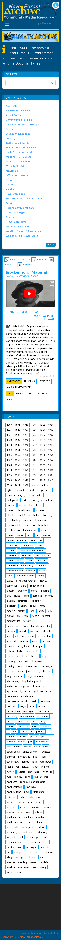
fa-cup (33, 605)
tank (21, 837)
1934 (25, 434)
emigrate (22, 600)
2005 (9, 480)
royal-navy (31, 786)
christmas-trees (15, 560)
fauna (31, 610)
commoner (12, 565)
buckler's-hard (30, 530)
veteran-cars (47, 852)
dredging (45, 590)
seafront (35, 806)
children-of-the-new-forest (31, 550)
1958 (25, 454)
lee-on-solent (40, 686)
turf (8, 852)
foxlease (11, 630)
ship (20, 811)
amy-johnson (44, 490)
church (29, 560)
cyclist (10, 580)
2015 (42, 480)
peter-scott (47, 736)
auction (25, 500)
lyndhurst (38, 691)
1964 (25, 459)
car (37, 535)
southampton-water (34, 817)
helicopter (38, 646)
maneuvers (12, 696)
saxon (39, 801)
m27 (48, 691)
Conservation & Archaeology (22, 124)
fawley (41, 610)
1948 (42, 444)
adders (44, 485)
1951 (17, 449)
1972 (42, 464)
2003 (50, 475)
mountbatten (27, 716)
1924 (50, 424)
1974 (9, 470)
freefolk (22, 630)
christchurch (13, 555)
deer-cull (43, 580)
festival (10, 615)
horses (34, 656)
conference (42, 565)
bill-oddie (11, 515)
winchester (23, 867)
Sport (9, 203)
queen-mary (13, 761)
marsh (33, 701)
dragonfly (22, 590)
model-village (13, 711)
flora (26, 615)
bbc (31, 505)
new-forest (23, 726)
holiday (10, 651)
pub (35, 756)
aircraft (20, 490)
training (10, 847)
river (9, 776)
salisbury (11, 801)
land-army (12, 686)
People (10, 180)
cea (40, 540)
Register (47, 23)
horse (25, 656)
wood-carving (39, 867)
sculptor (24, 806)
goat (9, 635)
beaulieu (11, 510)
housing (11, 661)
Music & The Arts (15, 166)
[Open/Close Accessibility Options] (56, 5)
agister (10, 490)
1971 (34, 464)
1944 (9, 444)
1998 (34, 475)
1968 (9, 464)
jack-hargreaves (15, 671)
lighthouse (12, 691)
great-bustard (44, 635)
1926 (17, 429)
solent (28, 811)
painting (40, 731)
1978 (25, 470)
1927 (25, 429)
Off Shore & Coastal (17, 175)
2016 (50, 480)
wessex (34, 862)
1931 (9, 434)
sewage (11, 811)
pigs (30, 741)
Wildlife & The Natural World (22, 235)
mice (32, 706)
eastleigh (37, 595)
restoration (34, 771)
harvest (10, 646)
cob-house (41, 560)
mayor (23, 706)
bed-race (40, 510)
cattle (33, 540)
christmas (27, 555)
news (35, 726)
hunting (10, 666)
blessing (47, 515)
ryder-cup (11, 796)
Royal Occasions (15, 193)
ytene (18, 872)
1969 (17, 464)
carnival (46, 535)
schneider (11, 806)
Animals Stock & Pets (18, 110)
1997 (25, 475)
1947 (34, 444)
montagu (28, 711)
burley (10, 535)
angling (21, 495)
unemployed (20, 852)
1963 (17, 459)
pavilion (34, 736)
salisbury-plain (26, 801)
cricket (10, 575)
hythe (20, 666)
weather (11, 862)
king (9, 676)
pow (45, 746)
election (11, 600)
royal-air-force (41, 776)
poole (37, 746)
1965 (34, 459)
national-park (22, 721)
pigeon (21, 741)
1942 (42, 439)
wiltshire (11, 867)
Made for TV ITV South (19, 156)
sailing (23, 796)
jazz (28, 671)
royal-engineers (14, 786)
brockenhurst (25, 393)
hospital (46, 656)
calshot (19, 535)
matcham (11, 706)
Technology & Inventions (20, 207)
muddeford (42, 716)
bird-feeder (24, 515)
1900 (9, 424)
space (30, 822)
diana (23, 585)
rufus (26, 791)
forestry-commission (17, 625)
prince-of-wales (31, 751)
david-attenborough (26, 580)
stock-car (40, 827)
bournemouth (14, 525)
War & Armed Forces (17, 226)
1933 (17, 434)
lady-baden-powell (31, 681)
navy (43, 721)
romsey (18, 776)
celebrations (13, 545)
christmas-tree (42, 555)
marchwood (27, 696)
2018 (9, 485)
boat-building (13, 520)
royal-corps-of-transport (32, 781)
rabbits (25, 761)
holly (19, 651)
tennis (44, 837)
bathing (22, 505)
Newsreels (12, 170)
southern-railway (15, 822)
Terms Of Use (51, 933)
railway (25, 766)
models (41, 706)
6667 (37, 315)
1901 (17, 424)
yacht (9, 872)
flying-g (35, 615)
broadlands (44, 525)
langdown (25, 686)
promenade (24, 756)
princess (46, 751)
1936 (42, 434)
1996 (17, 475)
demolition (12, 585)
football (46, 615)
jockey (36, 671)
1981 (50, 470)
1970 (25, 464)
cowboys (30, 570)
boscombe (40, 520)
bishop (36, 515)
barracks (43, 393)
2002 (42, 475)
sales (39, 796)
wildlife (44, 862)
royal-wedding (14, 791)
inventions (31, 666)
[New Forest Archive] (30, 11)
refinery (10, 771)
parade (10, 736)
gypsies (35, 641)
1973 (50, 464)
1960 (42, 454)
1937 (50, 434)
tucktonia (44, 847)
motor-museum (44, 711)
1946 (25, 444)
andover (11, 495)
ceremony (27, 545)
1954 (42, 449)
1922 (42, 424)
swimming (41, 832)
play (31, 295)
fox (48, 625)
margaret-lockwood (17, 701)
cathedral (22, 540)
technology (32, 837)
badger (48, 500)
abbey (35, 485)
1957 (17, 454)
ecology (49, 595)
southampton (13, 817)
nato (35, 721)
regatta (21, 771)
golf (17, 635)
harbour (47, 641)
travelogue (31, 847)
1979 (34, 470)
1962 (9, 459)
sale (31, 796)
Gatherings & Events (17, 142)
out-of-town (27, 731)
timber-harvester (15, 842)
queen (43, 756)
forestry (27, 620)
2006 (17, 480)
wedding (22, 862)
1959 (34, 454)
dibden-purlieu (37, 585)
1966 (42, 459)
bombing (27, 520)
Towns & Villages (15, 212)
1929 (42, 429)
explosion (11, 605)
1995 (9, 475)
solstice (38, 811)
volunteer (31, 857)
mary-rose (45, 701)
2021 (17, 485)
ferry (50, 610)
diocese (11, 590)
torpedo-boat (34, 842)
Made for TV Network (18, 161)
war (9, 399)
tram (20, 847)
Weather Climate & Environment (24, 230)
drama (34, 590)
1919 (34, 424)
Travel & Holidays (16, 221)
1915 (25, 424)
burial (43, 530)
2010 (25, 480)
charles (39, 545)
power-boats (13, 751)
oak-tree (45, 726)
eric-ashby (35, 600)
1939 (17, 439)
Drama (10, 128)
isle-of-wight (46, 666)
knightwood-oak (35, 676)
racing (10, 766)
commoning (27, 565)
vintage (20, 857)
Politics (10, 189)
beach (39, 505)
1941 (34, 439)
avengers (37, 500)
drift (9, 595)
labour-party (13, 681)
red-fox (45, 766)
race (34, 761)
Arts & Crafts (13, 115)
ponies (27, 746)
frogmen (34, 630)
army (31, 495)
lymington (25, 691)
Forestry (11, 138)
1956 (9, 454)
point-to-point (14, 746)
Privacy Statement (31, 933)
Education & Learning (18, 133)
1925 (9, 429)
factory (23, 605)
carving (10, 540)
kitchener (18, 676)
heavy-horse (24, 646)
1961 (50, 454)
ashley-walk (12, 500)
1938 (9, 439)
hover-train (23, 661)
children (11, 550)
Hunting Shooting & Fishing (21, 147)
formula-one (37, 625)
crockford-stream (25, 575)
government (28, 635)
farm (42, 605)
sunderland (27, 832)
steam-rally (12, 827)
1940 (25, 439)
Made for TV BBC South (19, 152)
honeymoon (13, 656)
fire (18, 615)
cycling (41, 575)
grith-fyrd (23, 641)
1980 (42, 470)
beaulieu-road (25, 510)
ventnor (33, 852)
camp (29, 535)
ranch (35, 766)
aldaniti (31, 490)
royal (27, 776)
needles (11, 726)
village (10, 857)
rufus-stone (38, 791)
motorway (12, 716)
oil (8, 731)
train (46, 842)
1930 (50, 429)
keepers (47, 671)
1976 (17, 470)
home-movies (32, 651)
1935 (34, 434)
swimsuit (11, 837)
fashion (21, 610)
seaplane (47, 806)
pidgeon (11, 741)
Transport (12, 217)
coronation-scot (15, 570)
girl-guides (47, 630)
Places (9, 184)
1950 (9, 449)
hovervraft (37, 661)
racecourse (45, 761)
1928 (34, 429)
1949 (50, 444)
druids (17, 595)
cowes (42, 570)
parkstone (22, 736)
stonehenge (13, 832)
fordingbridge (13, 620)
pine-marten (42, 741)
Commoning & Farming (19, 119)
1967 (50, 459)
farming (11, 610)
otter (14, 731)
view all (50, 244)
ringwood (47, 771)
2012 (34, 480)
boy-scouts (29, 525)
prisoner (11, 756)
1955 (50, 449)
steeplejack (27, 827)
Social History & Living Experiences (26, 198)
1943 (50, 439)
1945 (17, 444)
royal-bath (12, 781)
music (10, 721)
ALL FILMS (11, 105)
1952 (25, 449)
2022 (25, 485)
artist (39, 495)
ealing (26, 595)
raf (17, 766)
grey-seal (11, 641)
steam (39, 822)
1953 (34, 449)
